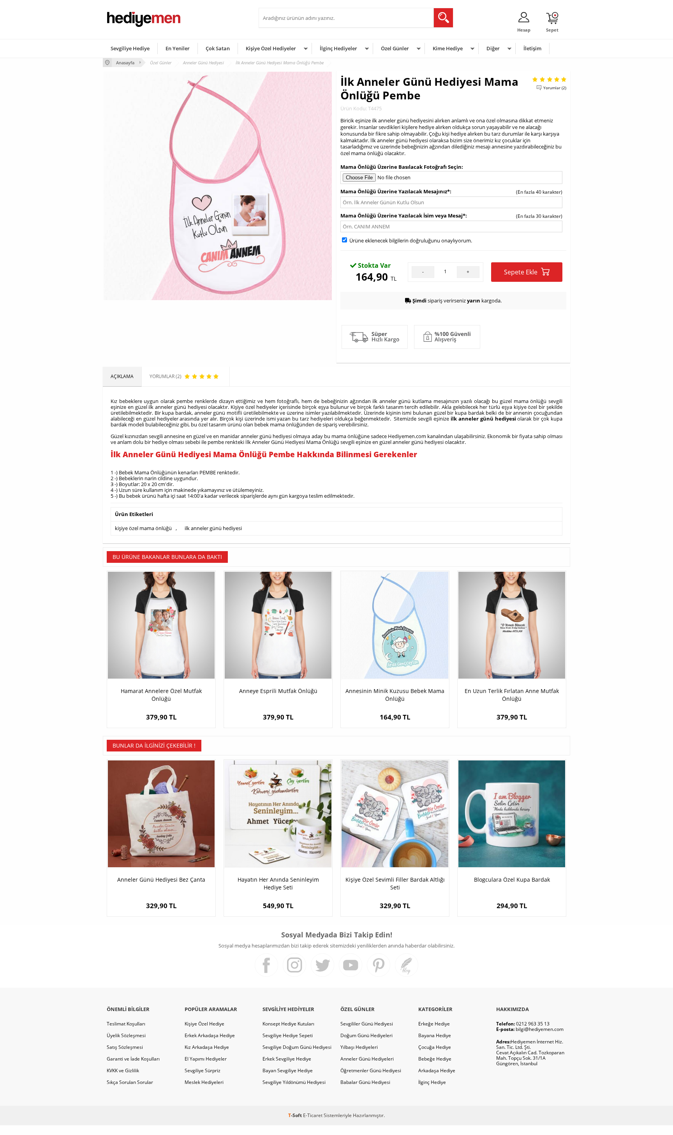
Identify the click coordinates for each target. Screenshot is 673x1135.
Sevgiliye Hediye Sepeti (288, 1035)
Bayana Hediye (434, 1035)
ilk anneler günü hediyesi (483, 418)
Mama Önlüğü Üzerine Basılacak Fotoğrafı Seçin (401, 166)
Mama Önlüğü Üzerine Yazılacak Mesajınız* (395, 191)
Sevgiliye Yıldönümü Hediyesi (294, 1082)
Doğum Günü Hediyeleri (366, 1035)
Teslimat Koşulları (126, 1023)
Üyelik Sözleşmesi (126, 1035)
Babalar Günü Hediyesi (365, 1082)
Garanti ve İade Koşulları (133, 1058)
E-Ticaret (312, 1115)
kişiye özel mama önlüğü (143, 528)
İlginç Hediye (432, 1082)
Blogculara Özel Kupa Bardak (512, 879)
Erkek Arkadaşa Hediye (210, 1035)
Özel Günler (395, 48)
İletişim (532, 48)
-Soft (295, 1115)
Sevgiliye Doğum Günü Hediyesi (297, 1047)
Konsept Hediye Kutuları (288, 1023)
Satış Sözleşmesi (125, 1047)
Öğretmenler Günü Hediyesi (370, 1070)
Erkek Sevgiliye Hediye (287, 1058)
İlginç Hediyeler (338, 48)
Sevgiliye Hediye (130, 48)
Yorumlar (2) (554, 87)
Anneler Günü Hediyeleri (367, 1058)
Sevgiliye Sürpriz (202, 1070)
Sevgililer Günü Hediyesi (366, 1023)
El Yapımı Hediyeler (206, 1058)
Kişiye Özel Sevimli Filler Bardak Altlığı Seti (395, 883)
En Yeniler (178, 48)
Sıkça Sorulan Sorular (130, 1082)
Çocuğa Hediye (434, 1047)
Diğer (493, 48)
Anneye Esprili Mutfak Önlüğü (278, 691)
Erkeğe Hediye (434, 1023)
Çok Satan (218, 48)
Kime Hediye (448, 48)
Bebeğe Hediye (434, 1058)
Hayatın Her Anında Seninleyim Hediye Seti (278, 883)
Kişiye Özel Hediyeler (271, 48)
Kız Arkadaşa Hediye (207, 1047)
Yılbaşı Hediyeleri (359, 1047)
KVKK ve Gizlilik (123, 1070)
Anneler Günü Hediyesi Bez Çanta (161, 879)
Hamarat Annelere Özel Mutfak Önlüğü (161, 694)
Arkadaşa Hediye (436, 1070)
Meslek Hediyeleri (204, 1082)
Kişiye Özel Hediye (204, 1023)
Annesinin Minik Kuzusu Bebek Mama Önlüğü (394, 694)
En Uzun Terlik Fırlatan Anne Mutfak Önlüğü (512, 694)
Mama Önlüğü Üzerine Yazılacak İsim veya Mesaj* (402, 215)
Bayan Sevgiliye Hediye (288, 1070)
